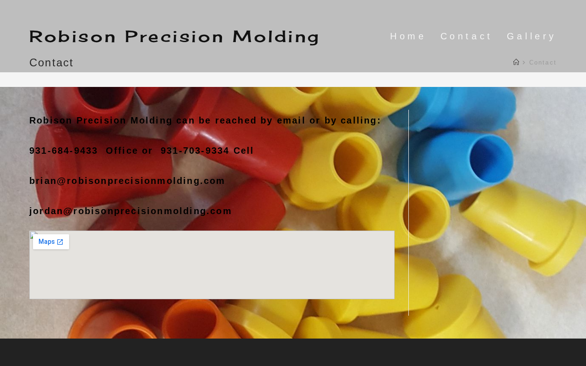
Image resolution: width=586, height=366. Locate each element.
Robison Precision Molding (175, 36)
